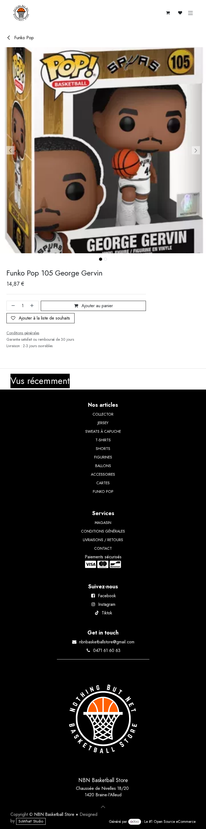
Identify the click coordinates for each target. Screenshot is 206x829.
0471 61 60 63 (106, 650)
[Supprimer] (12, 306)
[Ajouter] (33, 306)
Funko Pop (23, 38)
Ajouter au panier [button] (96, 306)
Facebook (107, 596)
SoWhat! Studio (31, 821)
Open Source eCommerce (175, 821)
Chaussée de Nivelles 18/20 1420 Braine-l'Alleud (103, 791)
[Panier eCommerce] (168, 13)
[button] (10, 150)
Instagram (106, 604)
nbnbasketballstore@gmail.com (106, 642)
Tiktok (107, 613)
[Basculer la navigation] (190, 13)
